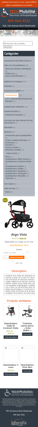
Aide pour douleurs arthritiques (18, 69)
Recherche (7, 47)
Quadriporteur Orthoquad (15, 173)
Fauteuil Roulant (11, 111)
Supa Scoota (11, 153)
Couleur (19, 249)
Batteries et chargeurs (13, 82)
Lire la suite (27, 334)
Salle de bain (9, 188)
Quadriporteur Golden (14, 169)
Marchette (8, 127)
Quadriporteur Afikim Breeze (17, 159)
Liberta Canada (11, 147)
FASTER (9, 145)
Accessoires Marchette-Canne (17, 61)
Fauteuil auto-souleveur (14, 107)
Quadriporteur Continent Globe (18, 161)
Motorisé (8, 132)
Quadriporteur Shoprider (15, 176)
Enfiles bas (10, 74)
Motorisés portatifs (13, 150)
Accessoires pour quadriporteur (18, 135)
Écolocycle (9, 143)
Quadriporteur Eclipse (14, 166)
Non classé (9, 184)
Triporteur (9, 178)
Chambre (8, 86)
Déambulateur (11, 95)
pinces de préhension (14, 76)
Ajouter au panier (16, 257)
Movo (7, 157)
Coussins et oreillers (12, 91)
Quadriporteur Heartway (15, 171)
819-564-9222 (19, 21)
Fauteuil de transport (14, 115)
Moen (7, 192)
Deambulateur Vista (19, 245)
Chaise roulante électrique (16, 140)
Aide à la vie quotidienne (14, 65)
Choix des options (11, 337)
